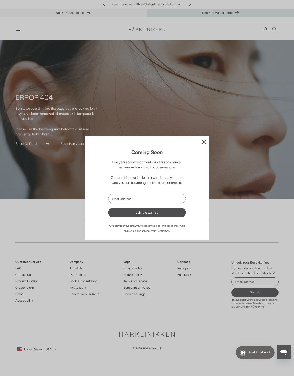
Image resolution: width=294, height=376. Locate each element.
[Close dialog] (204, 142)
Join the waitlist (147, 213)
